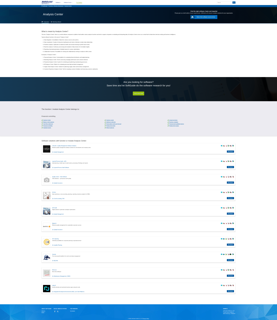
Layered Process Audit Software (61, 167)
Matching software (57, 21)
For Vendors (79, 2)
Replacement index (110, 125)
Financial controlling (47, 125)
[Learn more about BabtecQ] (138, 226)
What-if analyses (110, 127)
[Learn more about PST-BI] (138, 195)
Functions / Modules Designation (56, 6)
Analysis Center (68, 6)
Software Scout (67, 2)
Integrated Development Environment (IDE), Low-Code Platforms (69, 291)
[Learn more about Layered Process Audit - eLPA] (138, 164)
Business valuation (173, 122)
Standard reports (47, 127)
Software (58, 2)
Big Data (56, 260)
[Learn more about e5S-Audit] (138, 210)
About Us (43, 310)
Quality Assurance (58, 183)
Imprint (43, 312)
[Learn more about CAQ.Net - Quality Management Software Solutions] (138, 148)
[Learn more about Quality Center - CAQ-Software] (138, 179)
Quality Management (59, 152)
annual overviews (173, 120)
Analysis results (110, 120)
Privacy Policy (146, 318)
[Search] (233, 2)
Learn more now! (138, 93)
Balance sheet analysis (48, 122)
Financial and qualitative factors (176, 123)
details (231, 151)
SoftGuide (45, 6)
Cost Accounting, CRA (59, 198)
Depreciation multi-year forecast (113, 123)
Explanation (46, 21)
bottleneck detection (111, 122)
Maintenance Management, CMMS (62, 276)
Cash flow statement (48, 123)
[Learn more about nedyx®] (138, 288)
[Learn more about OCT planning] (138, 241)
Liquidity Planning (58, 245)
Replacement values (174, 125)
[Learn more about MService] (138, 273)
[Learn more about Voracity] (138, 257)
